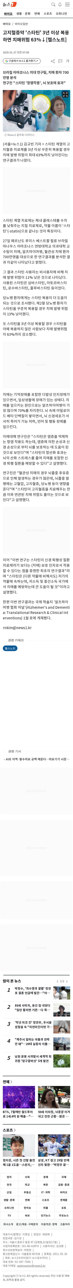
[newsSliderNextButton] (67, 981)
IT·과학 (45, 1192)
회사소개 (8, 1224)
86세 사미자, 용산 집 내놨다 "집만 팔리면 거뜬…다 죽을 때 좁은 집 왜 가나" (32, 1010)
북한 (45, 1184)
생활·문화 (9, 1200)
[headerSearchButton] (53, 4)
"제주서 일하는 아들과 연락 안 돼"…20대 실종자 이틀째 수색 (32, 1044)
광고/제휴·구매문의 (27, 1224)
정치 (9, 1177)
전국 (9, 1184)
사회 (27, 1177)
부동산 (27, 1192)
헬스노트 (10, 648)
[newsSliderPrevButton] (57, 981)
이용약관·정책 (49, 1224)
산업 (9, 1192)
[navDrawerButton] (67, 4)
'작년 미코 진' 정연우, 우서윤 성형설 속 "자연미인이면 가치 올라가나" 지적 (33, 1027)
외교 (27, 1184)
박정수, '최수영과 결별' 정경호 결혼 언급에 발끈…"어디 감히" (33, 993)
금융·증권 (63, 1184)
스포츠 (8, 1130)
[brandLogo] (10, 4)
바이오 (7, 24)
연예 (6, 1081)
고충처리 (65, 1224)
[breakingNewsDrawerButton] (60, 4)
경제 (45, 1177)
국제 (63, 1177)
